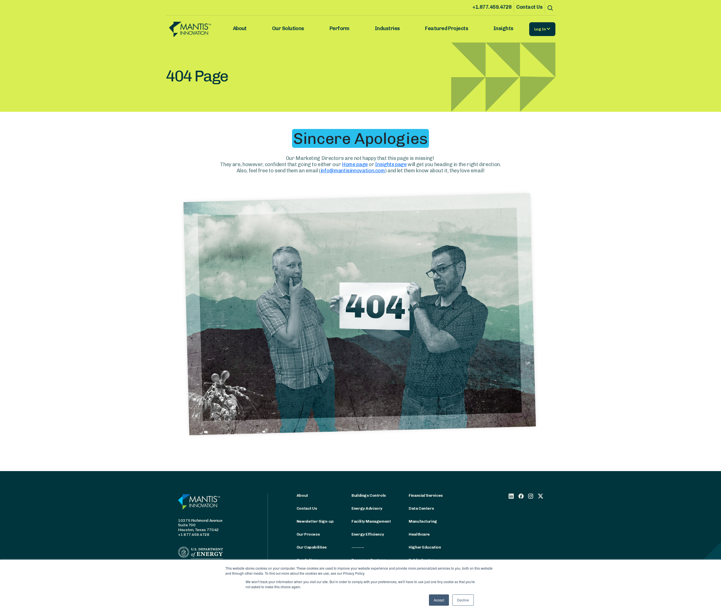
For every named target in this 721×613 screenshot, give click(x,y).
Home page (355, 164)
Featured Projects (446, 28)
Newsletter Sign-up (315, 521)
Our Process (308, 534)
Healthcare (419, 534)
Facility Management (371, 521)
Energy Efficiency (367, 534)
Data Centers (421, 509)
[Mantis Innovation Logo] (198, 29)
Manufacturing (423, 521)
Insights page (390, 164)
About (240, 28)
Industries (387, 28)
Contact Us (529, 7)
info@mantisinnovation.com (353, 171)
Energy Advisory (366, 509)
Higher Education (425, 547)
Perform (340, 28)
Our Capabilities (312, 547)
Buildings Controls (368, 496)
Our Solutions (288, 28)
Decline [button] (463, 600)
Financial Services (425, 496)
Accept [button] (439, 600)
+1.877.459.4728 (491, 7)
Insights (503, 28)
